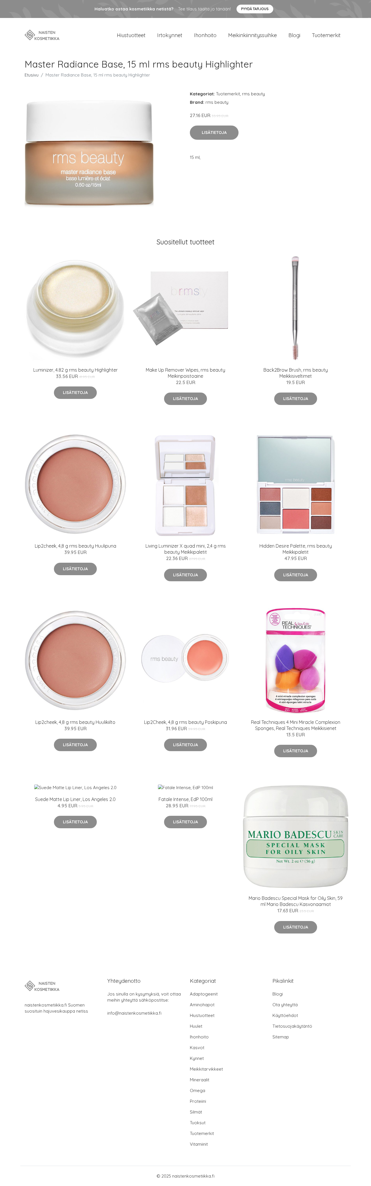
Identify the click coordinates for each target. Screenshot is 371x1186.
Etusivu (32, 75)
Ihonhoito (205, 35)
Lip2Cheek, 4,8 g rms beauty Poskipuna (185, 722)
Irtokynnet (169, 35)
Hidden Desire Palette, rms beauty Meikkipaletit (295, 549)
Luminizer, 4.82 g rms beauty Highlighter (75, 370)
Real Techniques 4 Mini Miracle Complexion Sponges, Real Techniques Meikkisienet (295, 725)
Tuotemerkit (326, 35)
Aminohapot (202, 1004)
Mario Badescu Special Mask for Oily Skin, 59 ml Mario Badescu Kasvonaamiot (296, 901)
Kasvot (197, 1047)
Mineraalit (199, 1080)
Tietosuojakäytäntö (292, 1026)
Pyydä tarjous (255, 9)
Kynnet (197, 1058)
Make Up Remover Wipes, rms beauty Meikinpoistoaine (185, 373)
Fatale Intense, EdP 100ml (185, 799)
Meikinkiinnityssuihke (252, 35)
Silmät (196, 1112)
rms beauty (253, 94)
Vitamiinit (199, 1144)
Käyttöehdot (285, 1015)
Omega (197, 1090)
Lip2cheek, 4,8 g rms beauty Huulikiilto (75, 722)
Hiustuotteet (131, 35)
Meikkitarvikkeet (206, 1069)
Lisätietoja (214, 132)
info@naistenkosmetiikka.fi (134, 1013)
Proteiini (198, 1101)
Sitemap (280, 1037)
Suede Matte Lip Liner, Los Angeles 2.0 (75, 799)
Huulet (196, 1026)
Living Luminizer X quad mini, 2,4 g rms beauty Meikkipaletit (186, 549)
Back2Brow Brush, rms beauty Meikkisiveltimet (295, 373)
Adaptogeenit (204, 994)
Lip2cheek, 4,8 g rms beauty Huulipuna (75, 546)
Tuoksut (197, 1122)
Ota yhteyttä (285, 1004)
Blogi (294, 35)
